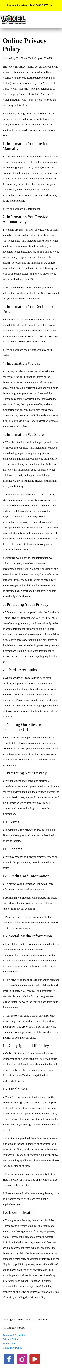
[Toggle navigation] (48, 19)
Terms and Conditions (15, 1335)
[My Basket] (57, 20)
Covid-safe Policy (12, 1347)
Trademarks (9, 1343)
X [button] (51, 5)
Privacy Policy (10, 1339)
